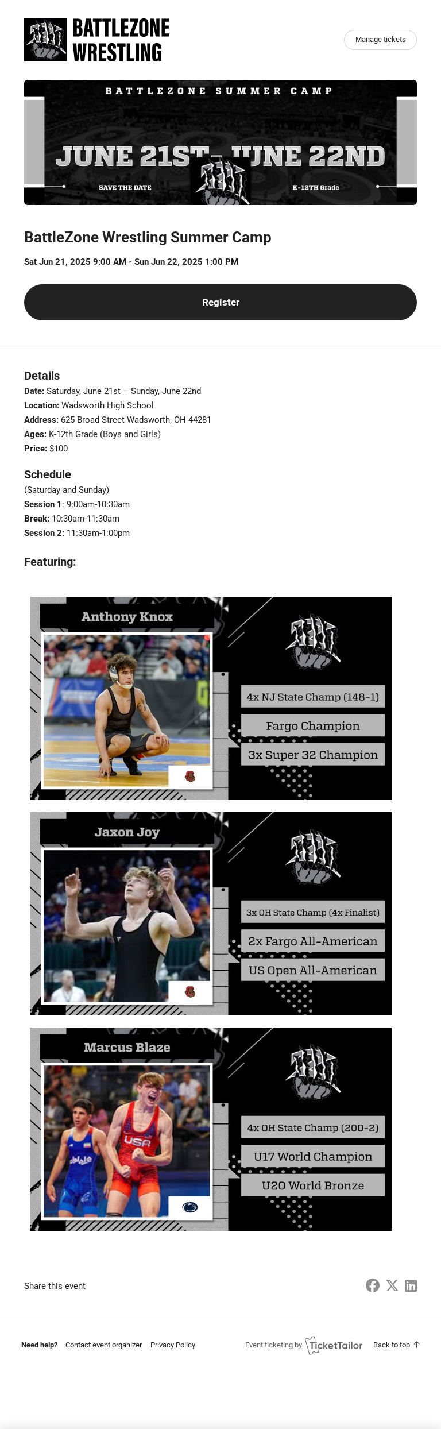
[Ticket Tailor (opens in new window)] (333, 1345)
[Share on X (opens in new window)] (392, 1286)
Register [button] (220, 302)
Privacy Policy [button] (172, 1345)
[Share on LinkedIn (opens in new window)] (411, 1286)
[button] (103, 1345)
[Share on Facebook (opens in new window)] (373, 1286)
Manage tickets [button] (380, 39)
